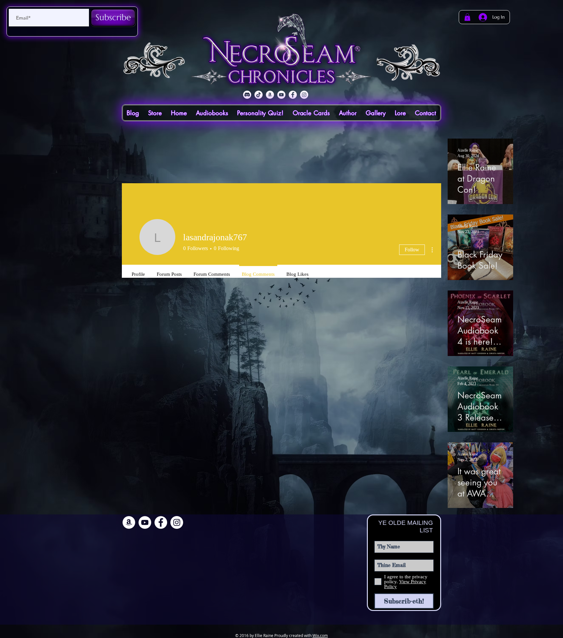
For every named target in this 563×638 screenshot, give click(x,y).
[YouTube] (281, 95)
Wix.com (320, 635)
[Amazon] (270, 95)
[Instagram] (304, 95)
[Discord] (247, 95)
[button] (467, 17)
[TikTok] (258, 95)
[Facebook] (293, 95)
